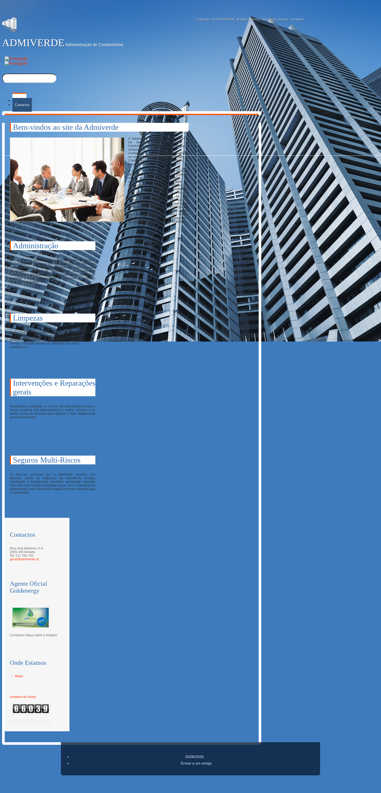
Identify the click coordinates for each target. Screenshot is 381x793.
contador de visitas (23, 697)
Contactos (22, 105)
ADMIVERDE (33, 42)
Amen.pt (283, 19)
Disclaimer (297, 19)
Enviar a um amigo (196, 763)
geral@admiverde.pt (24, 559)
